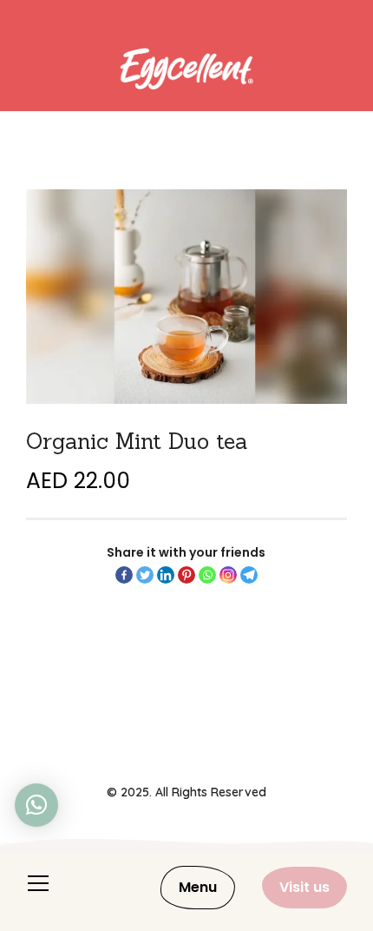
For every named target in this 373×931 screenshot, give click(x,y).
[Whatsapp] (207, 575)
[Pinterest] (186, 575)
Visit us (304, 887)
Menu (198, 887)
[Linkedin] (165, 575)
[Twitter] (145, 575)
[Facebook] (124, 575)
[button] (36, 805)
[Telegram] (249, 575)
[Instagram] (228, 575)
